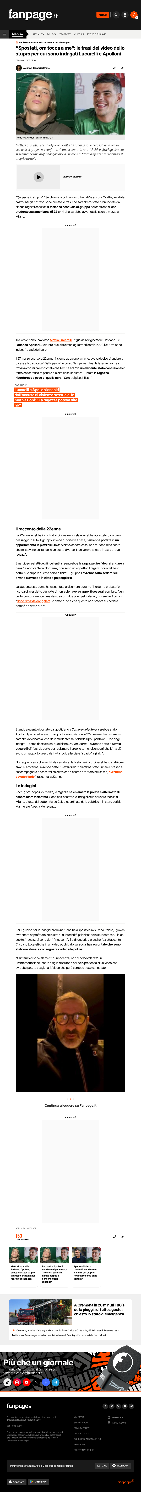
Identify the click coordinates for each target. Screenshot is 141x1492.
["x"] (36, 1382)
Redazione (79, 1444)
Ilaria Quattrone (41, 67)
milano (17, 33)
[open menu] (4, 34)
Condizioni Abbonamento (87, 1439)
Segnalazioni (81, 1422)
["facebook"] (46, 1382)
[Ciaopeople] (126, 1482)
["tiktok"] (7, 1382)
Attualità (38, 34)
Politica (51, 34)
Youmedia (79, 1417)
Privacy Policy (81, 1428)
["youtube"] (27, 1382)
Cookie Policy (81, 1433)
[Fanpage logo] (29, 15)
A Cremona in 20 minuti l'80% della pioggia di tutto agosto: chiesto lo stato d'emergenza (99, 1309)
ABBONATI (103, 15)
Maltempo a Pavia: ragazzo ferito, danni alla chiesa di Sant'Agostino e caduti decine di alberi (59, 1335)
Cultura (79, 34)
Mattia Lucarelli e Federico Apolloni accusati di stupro (44, 42)
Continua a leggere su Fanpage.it (70, 1105)
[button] (122, 68)
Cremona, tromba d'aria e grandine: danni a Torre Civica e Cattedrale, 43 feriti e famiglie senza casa (67, 1330)
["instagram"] (17, 1382)
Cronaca (31, 1228)
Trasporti (65, 34)
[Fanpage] (19, 1406)
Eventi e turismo (96, 34)
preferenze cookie (84, 1450)
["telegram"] (55, 1382)
